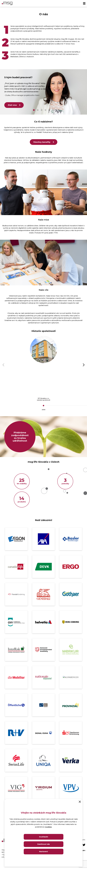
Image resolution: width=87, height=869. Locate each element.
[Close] (80, 801)
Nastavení (43, 852)
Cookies (48, 827)
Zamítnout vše (43, 844)
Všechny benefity (41, 142)
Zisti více (12, 105)
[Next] (83, 364)
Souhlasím (43, 837)
